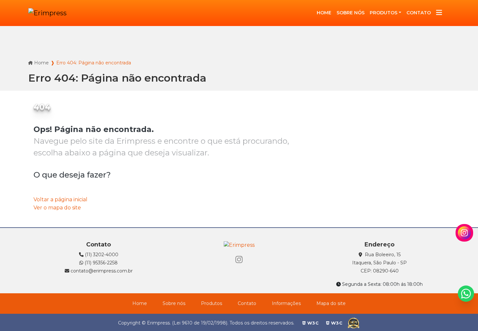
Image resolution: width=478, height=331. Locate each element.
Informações (286, 303)
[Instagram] (239, 259)
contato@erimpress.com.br (101, 271)
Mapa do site (331, 303)
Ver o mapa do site (57, 208)
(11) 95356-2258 (100, 263)
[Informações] (439, 13)
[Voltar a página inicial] (47, 13)
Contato (247, 303)
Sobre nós (174, 303)
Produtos (383, 13)
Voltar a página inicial (60, 199)
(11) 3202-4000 (101, 255)
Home (41, 63)
